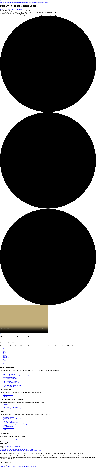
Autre (4, 420)
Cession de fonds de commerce (10, 422)
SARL (4, 352)
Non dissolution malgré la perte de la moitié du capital (15, 424)
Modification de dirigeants (9, 374)
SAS (4, 353)
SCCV (4, 360)
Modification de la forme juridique (11, 382)
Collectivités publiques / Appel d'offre (12, 418)
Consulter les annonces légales (21, 9)
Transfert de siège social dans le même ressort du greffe (16, 375)
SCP (4, 363)
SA (4, 351)
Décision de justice (7, 421)
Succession (5, 404)
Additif (4, 429)
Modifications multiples (8, 386)
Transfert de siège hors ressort (10, 373)
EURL (4, 348)
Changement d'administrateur (10, 381)
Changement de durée (8, 379)
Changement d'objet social (9, 377)
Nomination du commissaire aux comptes (12, 385)
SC (3, 359)
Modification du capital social (10, 384)
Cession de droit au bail (8, 428)
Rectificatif (5, 430)
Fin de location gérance (8, 426)
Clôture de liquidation (8, 395)
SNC (4, 364)
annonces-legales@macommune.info (13, 446)
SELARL (5, 356)
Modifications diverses (8, 417)
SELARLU (6, 358)
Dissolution (5, 396)
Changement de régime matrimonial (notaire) (13, 407)
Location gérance (7, 425)
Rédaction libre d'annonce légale (10, 439)
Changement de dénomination (10, 378)
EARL (4, 349)
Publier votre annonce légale (6, 9)
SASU (4, 355)
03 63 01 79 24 (10, 448)
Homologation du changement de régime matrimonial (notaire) (17, 408)
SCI (4, 362)
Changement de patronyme (9, 406)
